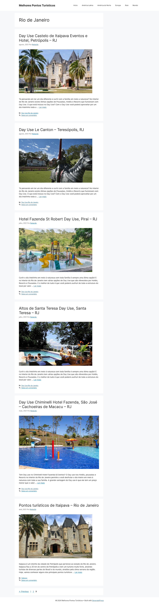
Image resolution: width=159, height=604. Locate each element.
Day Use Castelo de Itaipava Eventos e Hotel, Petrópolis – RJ (53, 38)
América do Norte (104, 5)
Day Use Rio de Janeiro (29, 113)
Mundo (135, 5)
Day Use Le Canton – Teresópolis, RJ (51, 129)
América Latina (87, 5)
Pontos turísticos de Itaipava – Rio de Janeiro (59, 505)
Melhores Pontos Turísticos (37, 5)
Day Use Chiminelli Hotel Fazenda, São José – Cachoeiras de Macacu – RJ (58, 404)
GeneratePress (98, 600)
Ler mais (42, 107)
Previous (24, 591)
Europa (118, 5)
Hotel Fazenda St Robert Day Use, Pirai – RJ (58, 219)
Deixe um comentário (29, 115)
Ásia (126, 5)
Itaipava (24, 578)
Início (75, 5)
